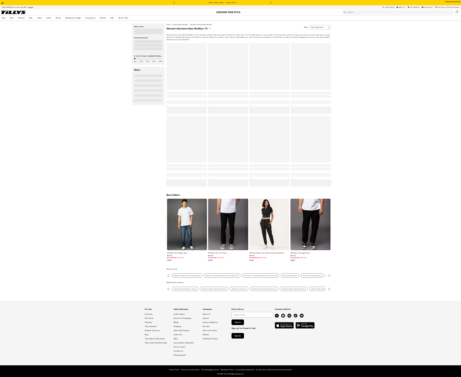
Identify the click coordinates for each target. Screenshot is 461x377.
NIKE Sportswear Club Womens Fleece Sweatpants (266, 253)
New (3, 18)
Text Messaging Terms (210, 370)
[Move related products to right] (329, 275)
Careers (206, 318)
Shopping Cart (180, 355)
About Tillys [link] (123, 18)
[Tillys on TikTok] (295, 315)
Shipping (177, 326)
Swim (49, 18)
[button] (415, 7)
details (30, 7)
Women (21, 18)
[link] (457, 12)
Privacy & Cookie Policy (190, 370)
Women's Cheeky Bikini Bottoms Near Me (222, 276)
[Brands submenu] (107, 17)
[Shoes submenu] (63, 17)
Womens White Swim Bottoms (294, 289)
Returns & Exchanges (183, 318)
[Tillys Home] (13, 12)
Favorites (148, 314)
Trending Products (210, 339)
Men (11, 18)
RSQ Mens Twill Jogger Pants (300, 253)
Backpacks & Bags (73, 18)
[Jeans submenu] (44, 17)
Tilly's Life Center (210, 330)
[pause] (2, 2)
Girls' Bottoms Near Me (312, 276)
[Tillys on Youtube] (302, 316)
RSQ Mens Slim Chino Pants (217, 253)
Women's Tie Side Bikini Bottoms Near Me (260, 276)
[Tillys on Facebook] (277, 316)
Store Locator (180, 347)
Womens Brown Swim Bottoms (264, 289)
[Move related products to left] (168, 275)
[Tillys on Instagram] (283, 316)
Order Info (178, 334)
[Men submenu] (15, 17)
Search (238, 322)
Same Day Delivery (182, 330)
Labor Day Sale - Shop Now (222, 2)
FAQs (176, 339)
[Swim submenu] (53, 17)
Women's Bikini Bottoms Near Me (187, 276)
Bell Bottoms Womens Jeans (185, 289)
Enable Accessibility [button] (453, 1)
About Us (206, 314)
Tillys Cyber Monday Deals (156, 343)
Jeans (39, 18)
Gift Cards (149, 318)
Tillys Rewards (151, 326)
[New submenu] (7, 17)
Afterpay (148, 322)
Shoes (58, 18)
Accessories (90, 18)
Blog (146, 334)
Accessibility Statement (184, 343)
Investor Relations (210, 322)
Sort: (306, 27)
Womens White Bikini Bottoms (214, 289)
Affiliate (206, 334)
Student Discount (152, 330)
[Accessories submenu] (97, 17)
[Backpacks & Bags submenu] (82, 17)
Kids (31, 18)
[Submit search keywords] (344, 12)
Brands (103, 18)
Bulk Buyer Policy (227, 370)
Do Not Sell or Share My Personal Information (274, 370)
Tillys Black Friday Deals (155, 339)
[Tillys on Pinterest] (289, 316)
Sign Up (238, 336)
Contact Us (178, 351)
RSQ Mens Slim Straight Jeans (177, 253)
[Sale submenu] (116, 17)
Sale (112, 18)
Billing (176, 322)
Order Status (179, 314)
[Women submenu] (26, 17)
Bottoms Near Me (290, 276)
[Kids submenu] (34, 17)
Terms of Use (174, 370)
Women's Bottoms (239, 289)
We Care (206, 326)
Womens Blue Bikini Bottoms (322, 289)
